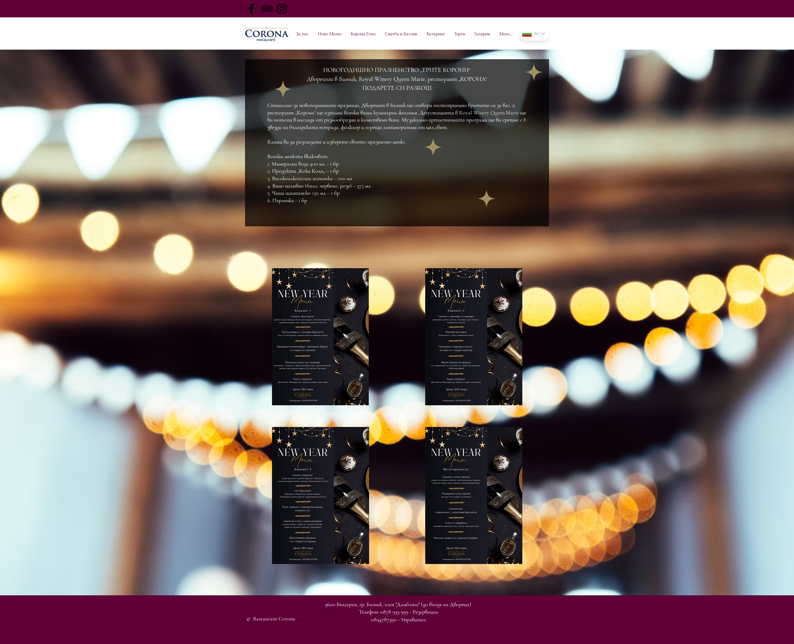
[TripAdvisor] (266, 8)
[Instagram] (281, 8)
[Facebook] (251, 8)
